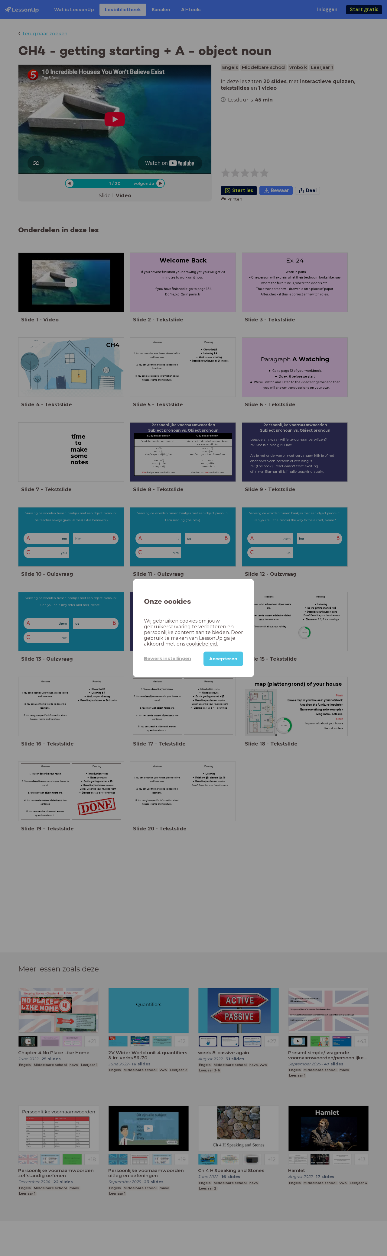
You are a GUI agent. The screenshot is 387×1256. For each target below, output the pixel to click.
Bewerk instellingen (167, 658)
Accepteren (223, 659)
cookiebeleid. (202, 644)
